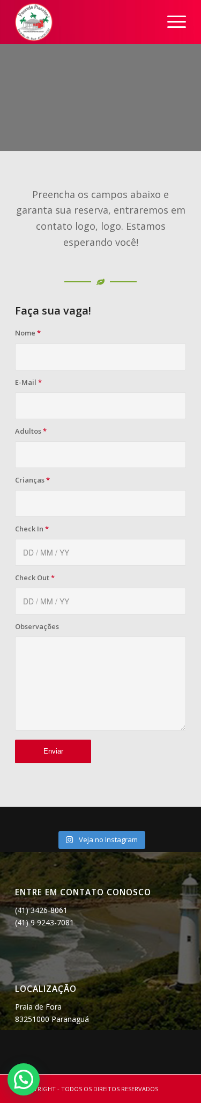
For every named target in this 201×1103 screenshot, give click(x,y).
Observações (37, 626)
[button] (24, 1079)
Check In (32, 529)
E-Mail (28, 382)
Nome (28, 333)
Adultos (31, 431)
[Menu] (171, 22)
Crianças (32, 480)
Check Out (35, 577)
